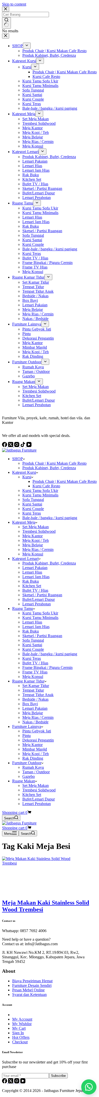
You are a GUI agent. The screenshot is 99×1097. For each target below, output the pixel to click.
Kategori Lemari (25, 558)
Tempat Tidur (33, 690)
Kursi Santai (32, 504)
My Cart (19, 1028)
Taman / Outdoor (36, 772)
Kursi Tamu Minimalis (40, 495)
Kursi (26, 477)
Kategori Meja (23, 522)
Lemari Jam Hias (36, 577)
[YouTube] (22, 1082)
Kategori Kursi (24, 472)
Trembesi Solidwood (39, 531)
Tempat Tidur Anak (38, 695)
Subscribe (58, 1076)
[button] (88, 1086)
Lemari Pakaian (34, 568)
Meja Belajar (32, 545)
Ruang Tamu (22, 608)
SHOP (17, 459)
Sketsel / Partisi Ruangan (42, 595)
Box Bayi (30, 704)
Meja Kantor (32, 536)
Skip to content (14, 4)
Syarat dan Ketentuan (29, 994)
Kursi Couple (33, 509)
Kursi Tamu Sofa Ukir (40, 490)
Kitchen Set (31, 586)
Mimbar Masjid (34, 749)
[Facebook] (5, 1082)
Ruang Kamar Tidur (28, 681)
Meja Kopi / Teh (35, 540)
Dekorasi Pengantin (38, 740)
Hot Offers (20, 1037)
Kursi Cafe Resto (46, 486)
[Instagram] (17, 1082)
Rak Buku (30, 581)
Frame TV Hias (34, 672)
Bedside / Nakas (35, 699)
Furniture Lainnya (26, 726)
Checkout (20, 1042)
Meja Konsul (32, 554)
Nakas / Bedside (35, 722)
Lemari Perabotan (36, 604)
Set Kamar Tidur (35, 686)
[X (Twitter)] (11, 1082)
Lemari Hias (32, 572)
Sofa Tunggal (33, 499)
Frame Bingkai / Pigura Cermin (47, 667)
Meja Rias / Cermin (38, 549)
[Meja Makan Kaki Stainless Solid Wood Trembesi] (40, 863)
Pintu (26, 735)
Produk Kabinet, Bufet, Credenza (49, 468)
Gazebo (28, 776)
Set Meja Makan (35, 527)
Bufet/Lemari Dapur (38, 599)
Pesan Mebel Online (28, 990)
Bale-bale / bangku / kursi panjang (49, 518)
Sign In (18, 1033)
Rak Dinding (32, 758)
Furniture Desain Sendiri (32, 985)
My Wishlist (21, 1024)
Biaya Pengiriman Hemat (32, 981)
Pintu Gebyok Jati (36, 731)
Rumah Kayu (33, 767)
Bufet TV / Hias (35, 590)
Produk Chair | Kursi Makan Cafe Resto (54, 463)
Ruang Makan (23, 781)
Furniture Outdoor (26, 763)
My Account (22, 1019)
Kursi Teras (31, 513)
